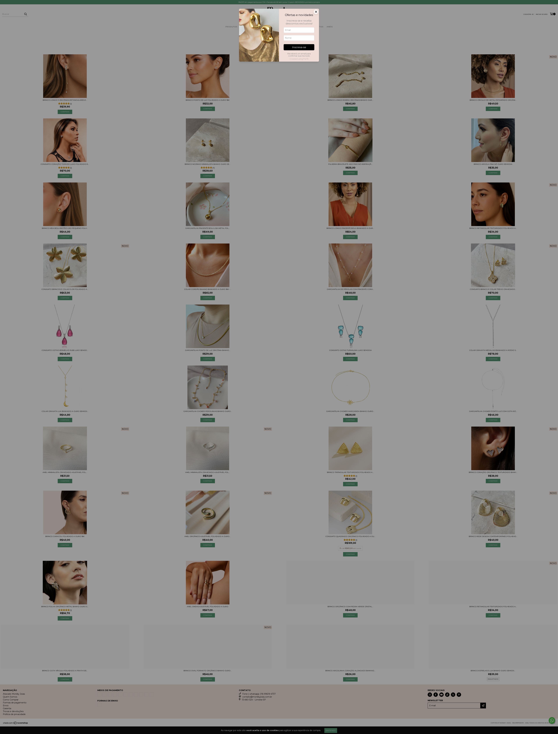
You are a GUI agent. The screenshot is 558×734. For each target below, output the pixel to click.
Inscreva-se (299, 47)
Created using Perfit (299, 59)
